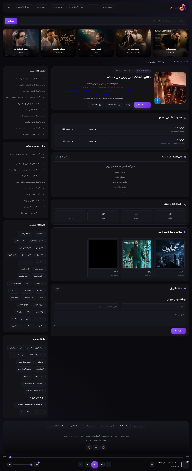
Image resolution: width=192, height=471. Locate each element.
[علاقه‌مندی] (152, 464)
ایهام (29, 312)
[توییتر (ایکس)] (89, 447)
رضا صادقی (39, 233)
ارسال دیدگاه (179, 330)
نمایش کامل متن (62, 157)
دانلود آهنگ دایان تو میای (35, 109)
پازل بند (19, 312)
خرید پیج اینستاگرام (36, 355)
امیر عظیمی (23, 276)
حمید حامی (30, 326)
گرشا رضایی (25, 269)
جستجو (11, 21)
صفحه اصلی (107, 7)
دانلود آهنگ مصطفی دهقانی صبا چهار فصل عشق (25, 97)
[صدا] (9, 464)
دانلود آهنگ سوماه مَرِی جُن (34, 206)
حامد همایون (38, 319)
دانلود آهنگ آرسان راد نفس (34, 194)
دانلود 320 (66, 129)
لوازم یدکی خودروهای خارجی (33, 383)
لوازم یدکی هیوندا (36, 397)
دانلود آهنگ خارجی (23, 7)
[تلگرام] (96, 447)
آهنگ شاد (39, 369)
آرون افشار (25, 319)
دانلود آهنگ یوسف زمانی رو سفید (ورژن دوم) (27, 169)
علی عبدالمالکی (28, 297)
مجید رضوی (16, 326)
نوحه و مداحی (57, 7)
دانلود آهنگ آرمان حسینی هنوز (33, 213)
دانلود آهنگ (113, 83)
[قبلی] (87, 464)
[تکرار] (108, 464)
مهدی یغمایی (23, 304)
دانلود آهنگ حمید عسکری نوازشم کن (30, 128)
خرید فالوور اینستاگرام (35, 348)
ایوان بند (40, 290)
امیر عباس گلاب (25, 262)
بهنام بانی (39, 312)
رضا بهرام (14, 297)
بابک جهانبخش (38, 276)
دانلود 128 (66, 141)
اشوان (41, 297)
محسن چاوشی (25, 233)
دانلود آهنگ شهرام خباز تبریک (33, 176)
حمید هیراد (12, 255)
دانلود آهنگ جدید (76, 7)
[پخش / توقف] (94, 464)
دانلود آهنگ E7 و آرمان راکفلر (34, 200)
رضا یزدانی (39, 248)
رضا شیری (40, 255)
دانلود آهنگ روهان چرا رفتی (34, 188)
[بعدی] (102, 464)
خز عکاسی (26, 376)
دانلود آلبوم (42, 7)
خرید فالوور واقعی (17, 355)
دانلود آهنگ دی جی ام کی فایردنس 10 (30, 78)
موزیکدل (40, 362)
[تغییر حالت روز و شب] (9, 7)
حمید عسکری (26, 255)
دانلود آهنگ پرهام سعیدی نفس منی (30, 182)
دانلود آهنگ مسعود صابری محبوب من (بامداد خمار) (27, 156)
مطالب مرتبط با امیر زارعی (170, 232)
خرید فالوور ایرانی (16, 348)
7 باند (14, 319)
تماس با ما (93, 7)
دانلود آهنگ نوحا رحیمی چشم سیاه (31, 103)
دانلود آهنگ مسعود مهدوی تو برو (32, 116)
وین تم (88, 440)
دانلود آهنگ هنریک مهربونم (34, 134)
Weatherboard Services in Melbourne (30, 405)
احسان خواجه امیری (36, 240)
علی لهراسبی (19, 240)
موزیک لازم (39, 376)
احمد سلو (40, 262)
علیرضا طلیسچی (25, 248)
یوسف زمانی (27, 290)
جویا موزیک (39, 412)
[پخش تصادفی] (80, 464)
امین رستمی (39, 283)
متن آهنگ (94, 105)
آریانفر (41, 326)
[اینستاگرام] (103, 447)
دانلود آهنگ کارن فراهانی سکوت (32, 85)
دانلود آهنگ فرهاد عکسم (35, 122)
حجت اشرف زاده (15, 283)
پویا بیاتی (14, 290)
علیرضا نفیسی (38, 304)
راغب (27, 283)
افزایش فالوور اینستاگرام (34, 390)
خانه (187, 62)
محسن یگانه (38, 269)
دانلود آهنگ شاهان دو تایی (34, 91)
